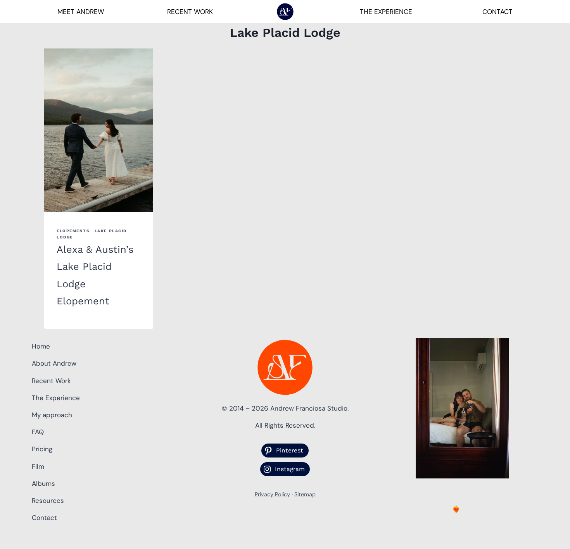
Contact (497, 11)
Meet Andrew (80, 11)
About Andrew (54, 363)
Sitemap (305, 494)
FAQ (38, 432)
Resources (48, 500)
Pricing (42, 449)
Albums (43, 483)
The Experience (386, 11)
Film (38, 466)
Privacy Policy (272, 494)
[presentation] (98, 130)
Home (41, 346)
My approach (52, 415)
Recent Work (190, 11)
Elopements (73, 231)
